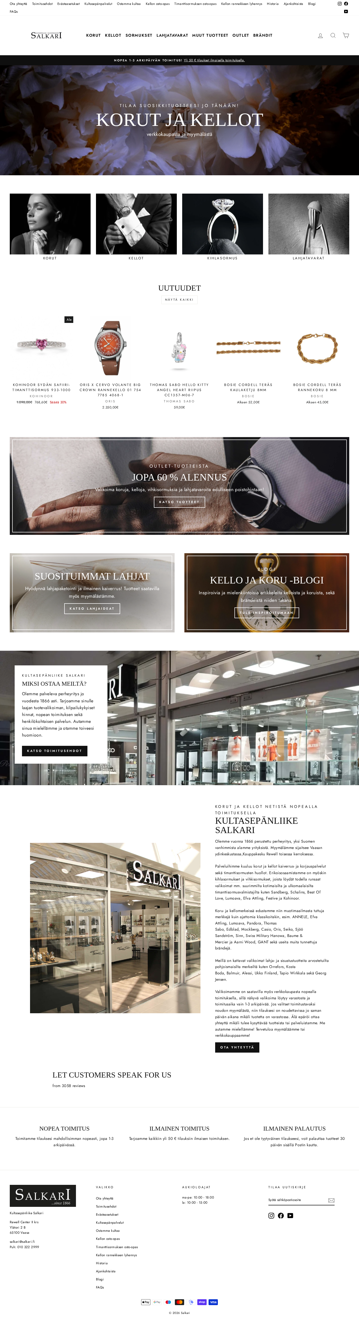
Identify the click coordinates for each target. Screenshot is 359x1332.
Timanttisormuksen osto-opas (195, 3)
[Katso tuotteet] (179, 486)
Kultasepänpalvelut (98, 3)
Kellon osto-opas (157, 3)
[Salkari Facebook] (281, 1216)
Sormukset (139, 35)
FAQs (14, 11)
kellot (272, 866)
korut (257, 866)
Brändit (263, 35)
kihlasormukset (227, 879)
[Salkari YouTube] (290, 1216)
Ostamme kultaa (129, 3)
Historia (273, 3)
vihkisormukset (258, 879)
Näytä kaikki (179, 299)
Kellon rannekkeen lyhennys (241, 3)
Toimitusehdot (42, 3)
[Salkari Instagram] (271, 1216)
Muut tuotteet (210, 35)
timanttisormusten (238, 873)
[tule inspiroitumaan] (266, 592)
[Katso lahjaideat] (92, 592)
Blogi (312, 3)
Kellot (113, 35)
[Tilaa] (331, 1200)
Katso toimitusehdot (54, 751)
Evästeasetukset (68, 3)
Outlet (240, 35)
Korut (93, 35)
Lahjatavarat (172, 35)
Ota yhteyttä (18, 3)
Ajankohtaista (293, 3)
